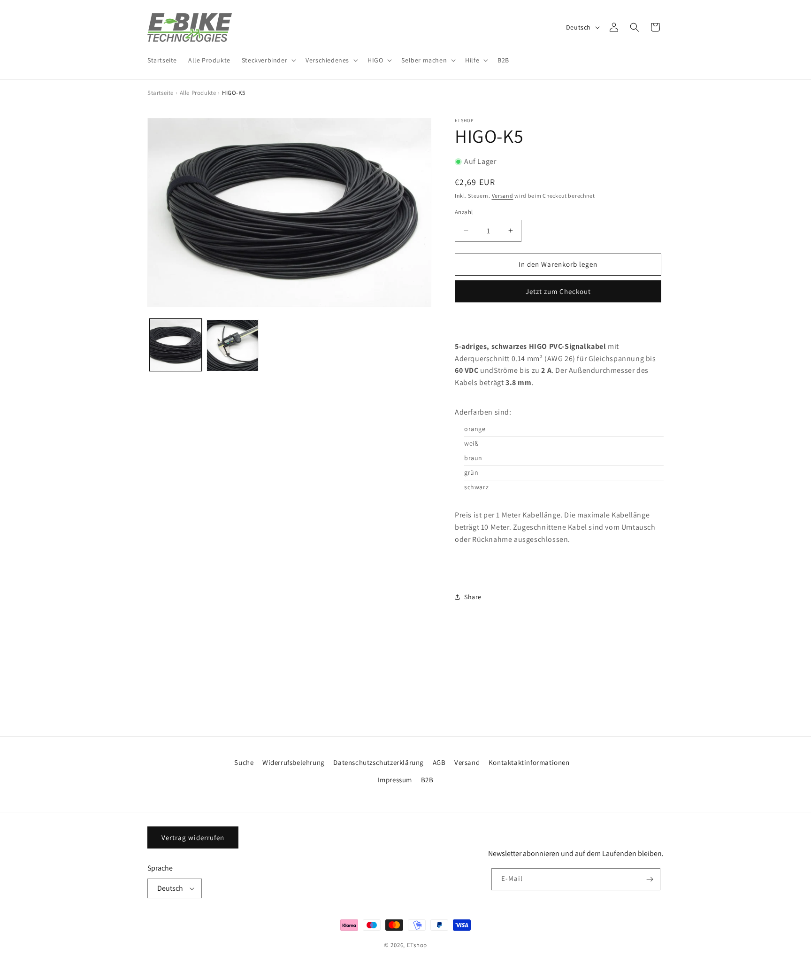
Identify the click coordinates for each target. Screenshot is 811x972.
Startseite (160, 93)
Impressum (395, 779)
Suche (243, 762)
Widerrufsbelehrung (293, 762)
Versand (502, 195)
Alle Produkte (198, 93)
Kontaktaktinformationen (529, 762)
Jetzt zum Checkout (558, 291)
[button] (268, 60)
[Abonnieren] (649, 879)
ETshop (417, 945)
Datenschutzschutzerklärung (378, 762)
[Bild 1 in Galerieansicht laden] (176, 345)
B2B (427, 779)
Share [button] (473, 597)
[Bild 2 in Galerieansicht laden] (233, 345)
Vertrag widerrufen (192, 837)
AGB (439, 762)
